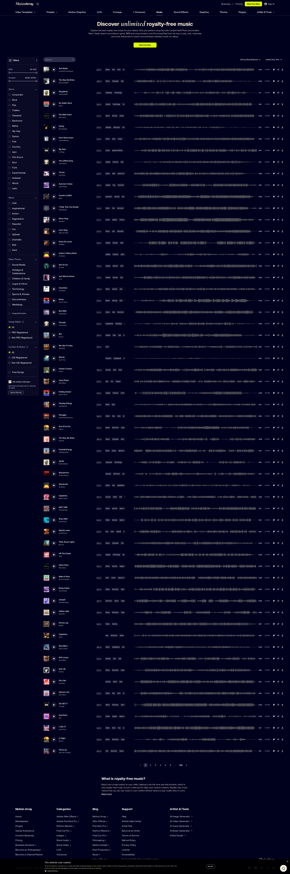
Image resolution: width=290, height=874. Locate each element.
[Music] (99, 854)
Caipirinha (63, 496)
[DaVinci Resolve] (110, 830)
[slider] (9, 72)
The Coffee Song (66, 161)
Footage (117, 12)
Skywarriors (64, 473)
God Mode (63, 68)
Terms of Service (130, 835)
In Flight (62, 738)
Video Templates (24, 12)
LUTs (99, 12)
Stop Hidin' (63, 519)
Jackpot (62, 600)
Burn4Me (62, 311)
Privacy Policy (129, 845)
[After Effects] (106, 821)
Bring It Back (64, 588)
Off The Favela (65, 553)
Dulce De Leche (65, 242)
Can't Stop (63, 230)
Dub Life (62, 669)
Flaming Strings (65, 403)
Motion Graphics (77, 12)
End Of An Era (65, 426)
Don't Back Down (66, 138)
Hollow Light (64, 611)
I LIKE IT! (62, 727)
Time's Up (63, 750)
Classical (108, 127)
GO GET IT (63, 704)
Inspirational (109, 324)
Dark (113, 173)
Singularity (63, 91)
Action (122, 116)
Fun (112, 381)
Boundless (63, 646)
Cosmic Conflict (65, 195)
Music (159, 12)
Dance (108, 312)
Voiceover (140, 12)
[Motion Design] (108, 845)
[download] (282, 70)
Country (108, 370)
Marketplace (21, 821)
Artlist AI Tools (264, 12)
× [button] (287, 861)
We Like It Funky (65, 346)
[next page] (186, 765)
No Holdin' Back (65, 103)
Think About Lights (67, 542)
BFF (60, 334)
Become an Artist (131, 830)
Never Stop (63, 219)
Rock (113, 139)
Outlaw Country (65, 369)
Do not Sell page (96, 868)
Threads (62, 322)
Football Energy (65, 449)
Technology (118, 93)
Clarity (61, 126)
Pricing (18, 840)
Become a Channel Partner (29, 854)
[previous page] (140, 765)
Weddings (119, 324)
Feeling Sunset (65, 392)
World (107, 404)
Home (18, 816)
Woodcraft (63, 484)
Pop (113, 69)
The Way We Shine (66, 80)
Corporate (115, 81)
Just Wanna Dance (66, 276)
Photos (223, 12)
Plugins (242, 12)
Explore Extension (16, 392)
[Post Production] (110, 849)
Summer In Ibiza (65, 184)
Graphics (204, 12)
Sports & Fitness (117, 150)
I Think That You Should (69, 207)
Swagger (62, 415)
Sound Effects (181, 12)
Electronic (121, 185)
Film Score (117, 127)
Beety (61, 299)
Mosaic (62, 357)
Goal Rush (63, 715)
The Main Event (65, 115)
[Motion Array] (107, 816)
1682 (181, 765)
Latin (121, 243)
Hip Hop (114, 116)
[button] (111, 871)
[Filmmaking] (105, 840)
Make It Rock (64, 577)
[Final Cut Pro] (107, 835)
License (126, 849)
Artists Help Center (131, 821)
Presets (51, 12)
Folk (122, 162)
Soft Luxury (63, 657)
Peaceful (115, 162)
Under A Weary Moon (68, 253)
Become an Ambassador (28, 849)
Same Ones (64, 565)
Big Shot (62, 149)
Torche (62, 172)
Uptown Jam (64, 692)
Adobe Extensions (24, 830)
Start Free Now (253, 4)
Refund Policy (129, 840)
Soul (114, 658)
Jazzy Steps (64, 380)
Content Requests (24, 835)
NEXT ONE (63, 507)
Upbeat (108, 104)
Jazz (121, 289)
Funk (118, 69)
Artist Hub (127, 826)
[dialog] (145, 866)
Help (124, 816)
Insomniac (63, 288)
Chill (121, 300)
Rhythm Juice (64, 530)
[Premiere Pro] (107, 826)
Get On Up (63, 265)
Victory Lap (63, 623)
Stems (108, 69)
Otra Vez (62, 680)
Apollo (61, 461)
